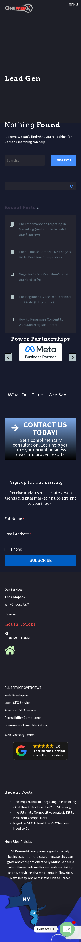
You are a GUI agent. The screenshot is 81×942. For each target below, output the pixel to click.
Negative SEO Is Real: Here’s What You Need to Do (44, 277)
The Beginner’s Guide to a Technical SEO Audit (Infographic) (45, 299)
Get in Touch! (20, 624)
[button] (8, 352)
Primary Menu (72, 8)
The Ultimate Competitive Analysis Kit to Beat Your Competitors (45, 254)
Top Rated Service (49, 751)
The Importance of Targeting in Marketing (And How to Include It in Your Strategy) (45, 229)
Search (64, 160)
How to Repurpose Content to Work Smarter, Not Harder (41, 322)
